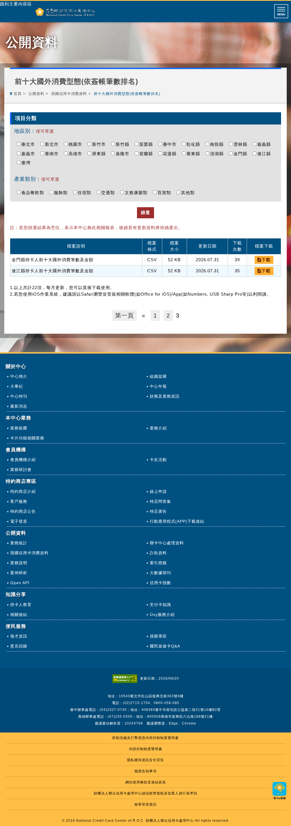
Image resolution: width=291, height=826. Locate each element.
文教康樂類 (137, 192)
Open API (20, 582)
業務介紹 (158, 428)
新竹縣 (124, 144)
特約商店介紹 (23, 491)
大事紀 (16, 386)
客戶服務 (18, 501)
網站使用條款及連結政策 (145, 782)
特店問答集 (160, 501)
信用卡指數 (160, 582)
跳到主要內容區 (16, 4)
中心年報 (158, 386)
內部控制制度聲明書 (145, 749)
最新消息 (18, 406)
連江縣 (265, 153)
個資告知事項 (145, 771)
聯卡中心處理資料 (167, 543)
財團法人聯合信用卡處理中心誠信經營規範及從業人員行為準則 (145, 793)
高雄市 (76, 153)
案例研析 (18, 572)
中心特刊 (18, 396)
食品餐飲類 (34, 192)
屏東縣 (100, 153)
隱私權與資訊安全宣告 (145, 760)
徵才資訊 (18, 636)
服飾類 (62, 192)
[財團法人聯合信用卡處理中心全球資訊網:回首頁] (65, 11)
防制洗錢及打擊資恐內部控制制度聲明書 (145, 738)
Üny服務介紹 (162, 614)
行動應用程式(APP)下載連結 (177, 521)
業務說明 (18, 563)
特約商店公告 (23, 511)
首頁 (18, 94)
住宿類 (86, 192)
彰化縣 (194, 144)
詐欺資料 (158, 553)
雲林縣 (242, 144)
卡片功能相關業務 (27, 438)
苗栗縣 (147, 144)
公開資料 (36, 94)
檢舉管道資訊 (145, 804)
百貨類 (165, 192)
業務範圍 (18, 428)
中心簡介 (18, 376)
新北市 (53, 144)
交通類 (109, 192)
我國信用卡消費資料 (69, 94)
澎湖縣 (218, 153)
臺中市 (171, 144)
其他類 (189, 192)
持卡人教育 (21, 604)
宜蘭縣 (147, 153)
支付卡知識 (160, 604)
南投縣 (218, 144)
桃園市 (76, 144)
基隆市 (124, 153)
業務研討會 (21, 469)
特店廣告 (158, 511)
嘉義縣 (265, 144)
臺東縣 (194, 153)
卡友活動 (158, 459)
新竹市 (100, 144)
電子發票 (18, 521)
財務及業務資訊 (165, 396)
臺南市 (53, 153)
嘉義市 (29, 153)
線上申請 (158, 491)
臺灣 (27, 162)
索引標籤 (158, 563)
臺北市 (29, 144)
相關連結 (18, 614)
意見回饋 (18, 646)
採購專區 (158, 636)
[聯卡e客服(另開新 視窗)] (279, 800)
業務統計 (18, 543)
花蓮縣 (171, 153)
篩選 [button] (145, 212)
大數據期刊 (160, 572)
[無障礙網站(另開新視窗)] (126, 678)
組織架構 (158, 376)
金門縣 (242, 153)
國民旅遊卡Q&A (165, 646)
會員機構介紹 (23, 459)
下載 (266, 259)
